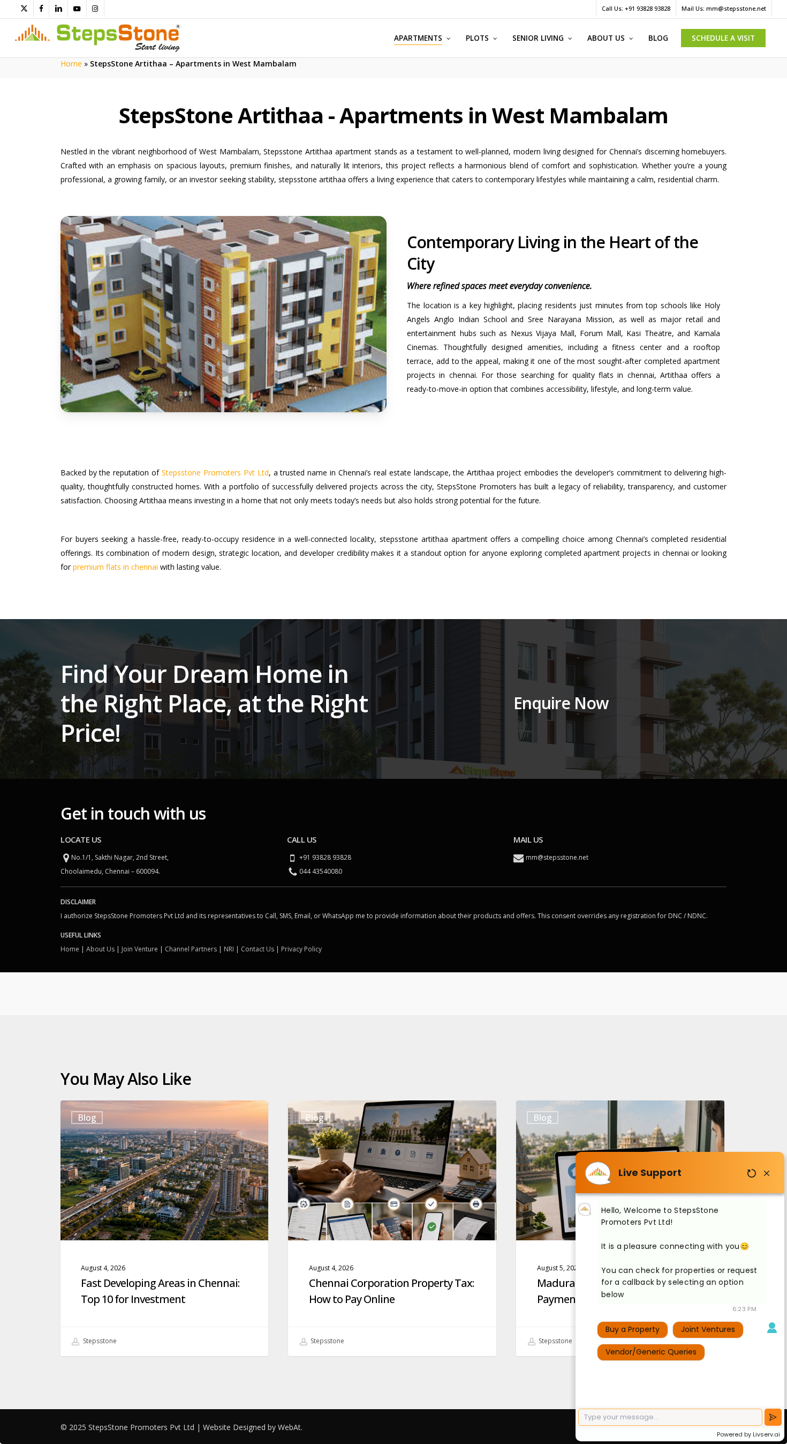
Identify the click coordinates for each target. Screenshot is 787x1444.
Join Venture (140, 949)
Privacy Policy (301, 949)
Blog (87, 1117)
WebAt (289, 1427)
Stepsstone (99, 1340)
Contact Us (257, 949)
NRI (229, 949)
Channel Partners (191, 949)
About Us (100, 949)
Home (71, 63)
